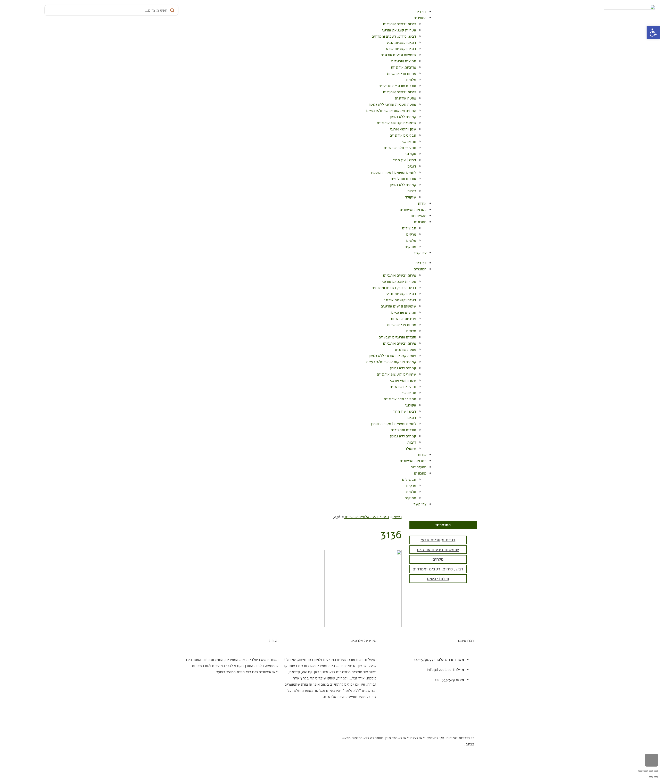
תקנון (470, 698)
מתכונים (420, 222)
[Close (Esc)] (656, 771)
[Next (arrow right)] (651, 777)
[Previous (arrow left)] (656, 777)
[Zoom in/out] (640, 771)
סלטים (411, 240)
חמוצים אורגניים (403, 61)
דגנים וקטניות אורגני (400, 48)
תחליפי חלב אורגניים (400, 147)
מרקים (411, 234)
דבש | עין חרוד (404, 160)
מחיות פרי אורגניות (401, 73)
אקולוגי (410, 153)
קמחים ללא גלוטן (403, 116)
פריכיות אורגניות (403, 67)
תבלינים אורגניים (403, 135)
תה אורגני (408, 141)
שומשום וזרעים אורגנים (398, 54)
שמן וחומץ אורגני (403, 129)
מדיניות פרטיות (462, 708)
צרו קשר (420, 252)
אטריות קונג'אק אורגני (399, 30)
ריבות (411, 191)
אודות (422, 203)
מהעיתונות (418, 215)
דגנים (412, 166)
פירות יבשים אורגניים (399, 24)
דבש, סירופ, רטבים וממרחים (394, 36)
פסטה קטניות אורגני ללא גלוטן (392, 104)
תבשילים (409, 228)
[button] (653, 32)
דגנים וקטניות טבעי (400, 42)
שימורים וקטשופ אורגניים (396, 123)
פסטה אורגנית (405, 98)
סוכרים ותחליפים (403, 178)
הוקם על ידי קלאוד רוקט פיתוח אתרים (298, 738)
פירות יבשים (438, 578)
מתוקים (410, 246)
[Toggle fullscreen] (646, 771)
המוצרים (420, 17)
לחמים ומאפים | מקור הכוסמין (393, 172)
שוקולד (410, 197)
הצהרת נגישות (463, 718)
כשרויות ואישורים (413, 209)
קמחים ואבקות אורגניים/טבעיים (391, 110)
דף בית (420, 11)
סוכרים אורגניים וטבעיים (397, 85)
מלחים (411, 79)
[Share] (651, 771)
